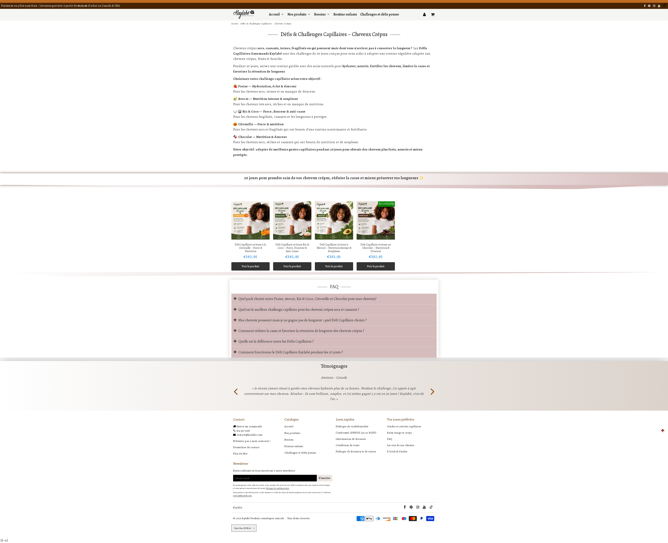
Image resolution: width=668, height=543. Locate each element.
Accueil (274, 14)
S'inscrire (324, 478)
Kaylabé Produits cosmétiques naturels (263, 518)
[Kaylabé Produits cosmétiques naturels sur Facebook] (645, 6)
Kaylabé (237, 507)
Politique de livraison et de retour (356, 451)
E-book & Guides (397, 451)
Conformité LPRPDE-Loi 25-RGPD (356, 432)
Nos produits (297, 14)
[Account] (424, 14)
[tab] (334, 299)
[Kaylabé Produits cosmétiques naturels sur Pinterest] (649, 6)
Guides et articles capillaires (404, 426)
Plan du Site (240, 453)
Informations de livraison (351, 439)
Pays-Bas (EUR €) (242, 528)
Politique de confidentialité (352, 426)
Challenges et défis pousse (379, 14)
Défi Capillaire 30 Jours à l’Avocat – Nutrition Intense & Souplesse (334, 248)
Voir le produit (250, 266)
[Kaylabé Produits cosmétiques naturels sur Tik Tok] (664, 6)
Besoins (320, 14)
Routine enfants (345, 14)
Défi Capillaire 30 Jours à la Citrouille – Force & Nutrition (250, 248)
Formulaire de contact (246, 447)
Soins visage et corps (399, 432)
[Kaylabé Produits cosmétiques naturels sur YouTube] (659, 6)
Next (432, 391)
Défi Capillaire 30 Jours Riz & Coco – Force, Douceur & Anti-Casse (292, 248)
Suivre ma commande (249, 426)
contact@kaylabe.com (250, 435)
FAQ (389, 439)
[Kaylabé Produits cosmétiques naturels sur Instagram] (654, 6)
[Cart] (432, 14)
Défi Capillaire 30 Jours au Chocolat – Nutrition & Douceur (376, 248)
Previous (235, 391)
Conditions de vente (348, 445)
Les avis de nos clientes (400, 445)
